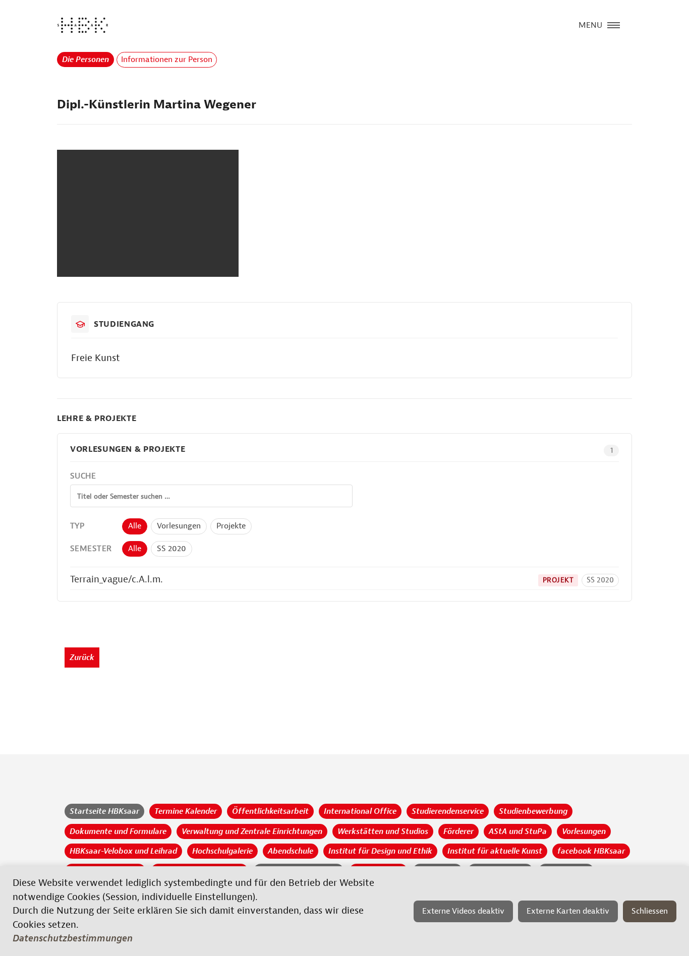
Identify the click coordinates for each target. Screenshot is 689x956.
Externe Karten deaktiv (568, 911)
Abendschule (290, 851)
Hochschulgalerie (222, 851)
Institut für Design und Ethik (380, 851)
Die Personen (85, 59)
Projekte (231, 526)
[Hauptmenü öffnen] (613, 24)
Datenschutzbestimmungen (73, 938)
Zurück (82, 657)
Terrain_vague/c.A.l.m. (116, 579)
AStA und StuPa (518, 831)
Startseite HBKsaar (104, 811)
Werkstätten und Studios (382, 831)
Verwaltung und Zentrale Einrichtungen (252, 831)
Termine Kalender (185, 811)
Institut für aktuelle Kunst (494, 851)
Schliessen (649, 911)
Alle (134, 526)
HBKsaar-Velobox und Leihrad (123, 851)
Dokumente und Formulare (118, 831)
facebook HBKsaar (591, 851)
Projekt (558, 579)
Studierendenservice (448, 811)
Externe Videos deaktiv (463, 911)
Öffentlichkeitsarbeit (270, 811)
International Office (360, 811)
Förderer (458, 831)
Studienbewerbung (533, 811)
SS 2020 (171, 549)
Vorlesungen (179, 526)
